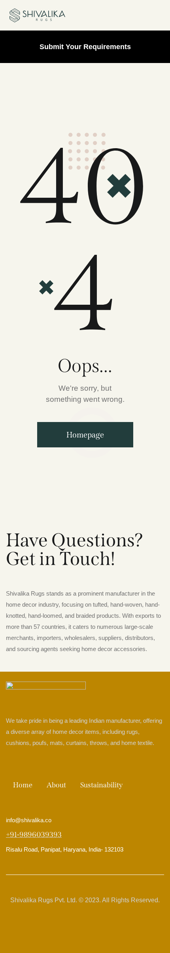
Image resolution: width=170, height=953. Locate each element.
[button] (159, 15)
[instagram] (111, 929)
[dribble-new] (94, 929)
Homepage (85, 434)
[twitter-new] (76, 929)
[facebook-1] (59, 929)
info (28, 820)
